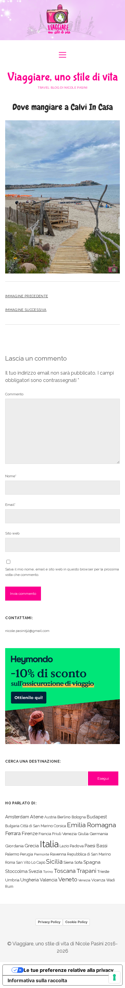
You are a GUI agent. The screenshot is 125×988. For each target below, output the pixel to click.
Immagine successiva (25, 310)
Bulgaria (12, 826)
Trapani (86, 871)
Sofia (78, 862)
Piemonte (41, 854)
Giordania (14, 845)
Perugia (26, 854)
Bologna (79, 817)
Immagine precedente (26, 296)
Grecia (32, 846)
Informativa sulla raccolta (37, 980)
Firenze (30, 833)
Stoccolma (16, 871)
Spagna (91, 862)
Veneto (67, 879)
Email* (10, 505)
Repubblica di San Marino (89, 854)
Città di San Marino (36, 826)
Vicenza (98, 880)
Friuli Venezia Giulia (70, 833)
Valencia (48, 879)
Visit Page (62, 20)
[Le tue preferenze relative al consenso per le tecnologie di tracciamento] (114, 977)
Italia (49, 844)
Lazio (64, 846)
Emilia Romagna (91, 825)
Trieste (103, 871)
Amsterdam (17, 816)
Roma (10, 862)
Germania (99, 833)
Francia (45, 833)
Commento (14, 394)
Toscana (65, 870)
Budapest (97, 816)
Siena (68, 862)
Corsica (60, 826)
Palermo (12, 854)
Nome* (10, 476)
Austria (50, 817)
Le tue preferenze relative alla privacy (68, 970)
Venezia (84, 880)
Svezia (35, 871)
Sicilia (54, 861)
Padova (77, 845)
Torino (48, 871)
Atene (36, 817)
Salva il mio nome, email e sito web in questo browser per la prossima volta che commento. (62, 572)
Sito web (12, 533)
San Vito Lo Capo (30, 862)
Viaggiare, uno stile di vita (62, 77)
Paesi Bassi (96, 845)
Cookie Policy (76, 922)
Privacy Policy (49, 922)
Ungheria (29, 879)
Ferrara (13, 833)
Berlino (64, 816)
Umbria (12, 879)
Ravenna (58, 854)
